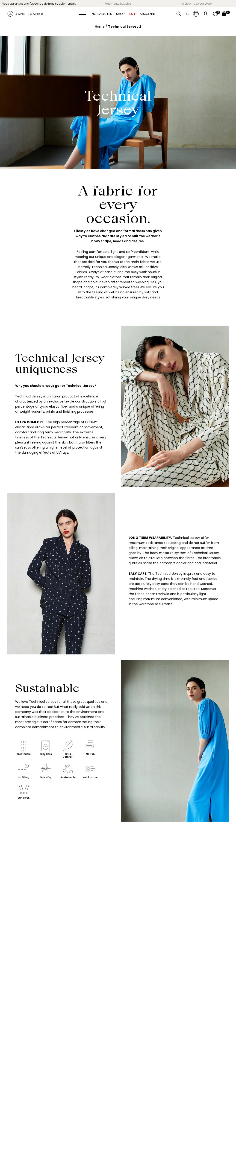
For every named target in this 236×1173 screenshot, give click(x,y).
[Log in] (206, 13)
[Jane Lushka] (25, 14)
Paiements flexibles (118, 4)
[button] (82, 14)
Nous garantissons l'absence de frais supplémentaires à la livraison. (40, 4)
